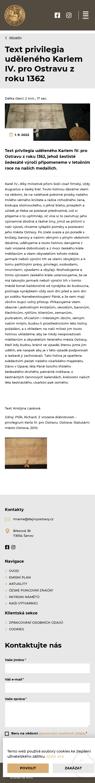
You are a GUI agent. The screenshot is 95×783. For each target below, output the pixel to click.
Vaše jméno (14, 660)
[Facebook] (7, 548)
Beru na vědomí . (48, 733)
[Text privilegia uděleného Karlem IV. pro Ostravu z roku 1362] (47, 122)
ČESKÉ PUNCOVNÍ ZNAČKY (31, 590)
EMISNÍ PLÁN (20, 577)
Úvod (14, 571)
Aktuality (15, 37)
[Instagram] (13, 548)
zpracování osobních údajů (62, 733)
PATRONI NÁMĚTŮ (24, 597)
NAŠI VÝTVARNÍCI (23, 603)
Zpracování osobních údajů (36, 622)
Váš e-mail (13, 679)
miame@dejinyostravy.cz (33, 519)
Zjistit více (55, 756)
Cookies (16, 629)
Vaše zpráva (15, 699)
